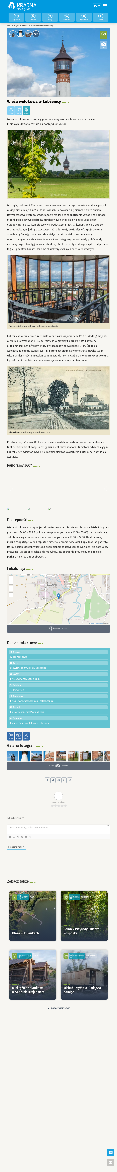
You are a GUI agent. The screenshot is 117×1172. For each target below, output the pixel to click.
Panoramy (66, 20)
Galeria (58, 766)
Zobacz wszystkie (60, 1008)
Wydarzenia (84, 20)
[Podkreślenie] (18, 837)
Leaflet (92, 623)
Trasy (50, 20)
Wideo (101, 20)
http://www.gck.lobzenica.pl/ (25, 679)
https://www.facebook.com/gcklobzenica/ (32, 701)
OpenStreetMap (99, 623)
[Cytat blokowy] (26, 837)
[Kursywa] (14, 837)
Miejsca (33, 20)
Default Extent (11, 595)
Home (9, 26)
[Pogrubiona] (10, 837)
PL (95, 5)
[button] (58, 596)
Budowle (25, 26)
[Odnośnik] (30, 837)
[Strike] (22, 837)
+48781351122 (17, 690)
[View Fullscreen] (11, 588)
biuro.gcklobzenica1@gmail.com (27, 712)
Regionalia (16, 20)
